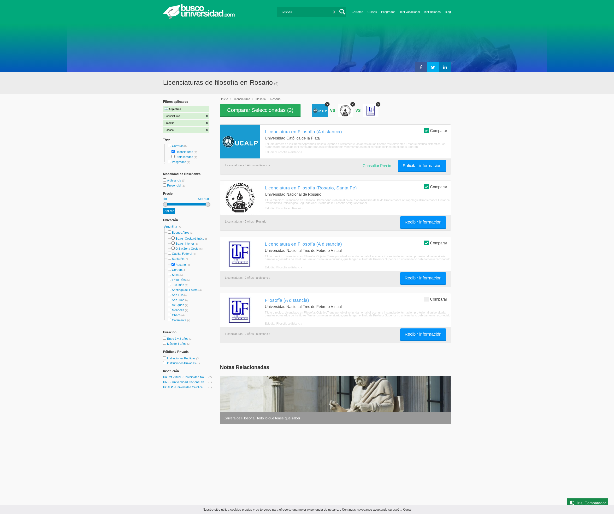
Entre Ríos (179, 280)
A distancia (174, 180)
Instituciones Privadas (183, 363)
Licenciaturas (184, 152)
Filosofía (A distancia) (287, 300)
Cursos (372, 12)
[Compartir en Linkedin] (445, 67)
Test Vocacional (410, 12)
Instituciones (432, 12)
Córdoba (177, 270)
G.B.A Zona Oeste (187, 248)
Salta (175, 275)
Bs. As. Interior (185, 243)
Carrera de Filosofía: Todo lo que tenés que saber (262, 418)
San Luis (177, 295)
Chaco (176, 315)
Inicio (224, 99)
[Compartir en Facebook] (421, 67)
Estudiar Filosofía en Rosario (283, 208)
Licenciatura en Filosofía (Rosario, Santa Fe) (311, 187)
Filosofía (260, 99)
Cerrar (407, 509)
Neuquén (178, 305)
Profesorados (184, 157)
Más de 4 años (177, 343)
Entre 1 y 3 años (178, 338)
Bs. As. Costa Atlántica (190, 238)
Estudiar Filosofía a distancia (283, 152)
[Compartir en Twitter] (433, 67)
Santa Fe (178, 258)
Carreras (357, 12)
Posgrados (388, 12)
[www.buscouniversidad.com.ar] (199, 18)
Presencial (174, 185)
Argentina (171, 226)
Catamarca (179, 320)
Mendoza (178, 310)
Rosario (181, 264)
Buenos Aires (180, 232)
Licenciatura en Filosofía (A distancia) (303, 131)
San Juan (178, 300)
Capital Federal (182, 253)
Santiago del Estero (185, 290)
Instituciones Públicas (183, 358)
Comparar (438, 131)
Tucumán (178, 285)
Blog (448, 12)
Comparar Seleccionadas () (260, 110)
